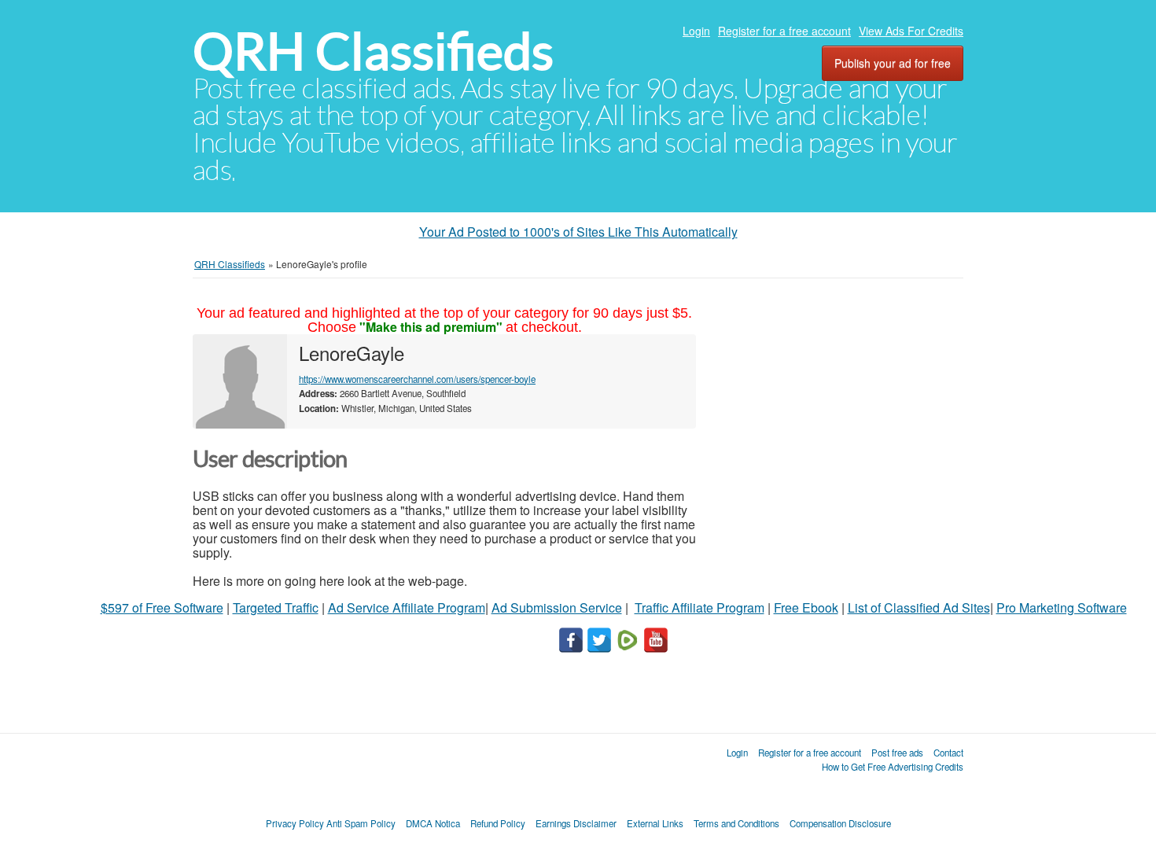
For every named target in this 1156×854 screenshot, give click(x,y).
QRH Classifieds (373, 51)
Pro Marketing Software (1061, 607)
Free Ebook (806, 607)
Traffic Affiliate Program (699, 607)
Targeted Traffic (275, 607)
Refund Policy (497, 823)
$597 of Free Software (162, 607)
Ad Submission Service (556, 607)
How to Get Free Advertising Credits (892, 766)
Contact (948, 752)
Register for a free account (784, 31)
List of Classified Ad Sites (919, 607)
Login (696, 31)
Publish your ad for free (892, 63)
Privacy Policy (295, 823)
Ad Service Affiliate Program (406, 607)
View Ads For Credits (911, 31)
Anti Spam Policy (361, 823)
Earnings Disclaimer (576, 823)
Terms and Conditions (736, 823)
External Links (655, 823)
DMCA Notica (433, 823)
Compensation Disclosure (840, 823)
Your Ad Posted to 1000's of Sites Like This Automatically (578, 232)
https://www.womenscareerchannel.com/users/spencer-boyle (417, 379)
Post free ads (897, 752)
